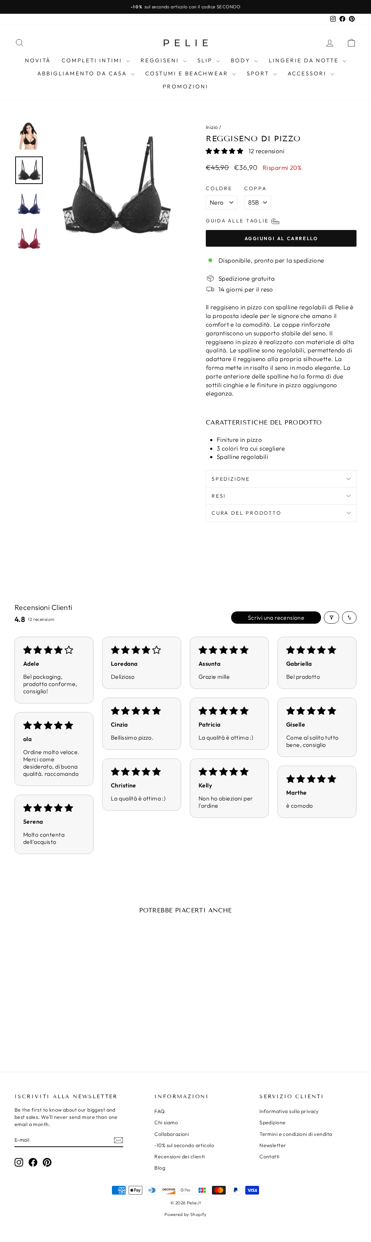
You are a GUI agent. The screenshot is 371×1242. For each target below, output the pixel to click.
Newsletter (272, 1145)
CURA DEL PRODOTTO (247, 513)
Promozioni (185, 86)
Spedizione (272, 1122)
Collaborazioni (171, 1134)
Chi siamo (166, 1122)
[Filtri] (331, 617)
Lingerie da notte (305, 60)
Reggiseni (161, 60)
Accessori (308, 73)
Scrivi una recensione (276, 617)
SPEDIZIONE (231, 479)
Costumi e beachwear (187, 73)
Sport (259, 73)
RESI (219, 496)
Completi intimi (93, 60)
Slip (205, 60)
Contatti (269, 1156)
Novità (38, 60)
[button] (225, 151)
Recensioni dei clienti (179, 1156)
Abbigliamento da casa (83, 73)
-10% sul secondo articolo (184, 1145)
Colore (219, 188)
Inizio (212, 127)
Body (242, 60)
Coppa (255, 188)
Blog (159, 1167)
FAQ (159, 1111)
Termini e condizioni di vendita (295, 1134)
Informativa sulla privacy (289, 1111)
